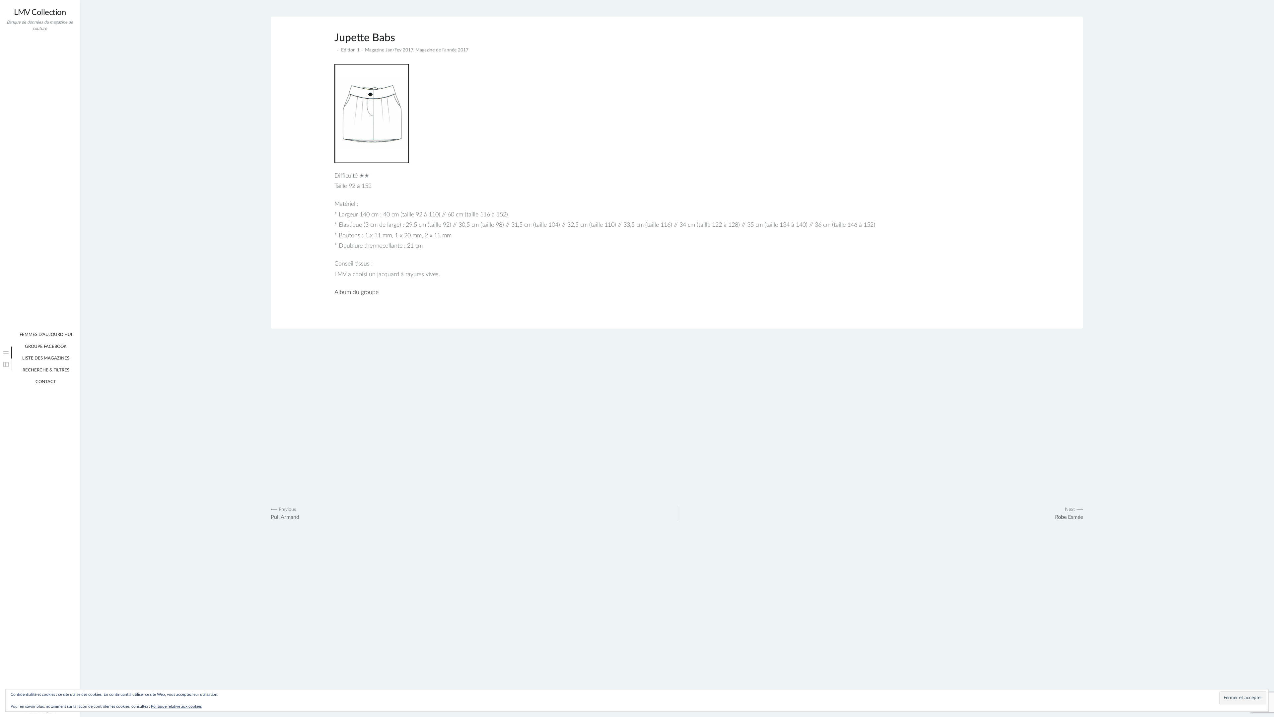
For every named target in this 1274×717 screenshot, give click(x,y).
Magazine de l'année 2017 (441, 50)
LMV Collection (40, 13)
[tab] (6, 352)
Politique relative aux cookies (176, 706)
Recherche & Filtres (46, 370)
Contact (45, 382)
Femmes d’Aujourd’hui (46, 335)
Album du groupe (356, 292)
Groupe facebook (46, 347)
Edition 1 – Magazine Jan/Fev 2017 (377, 50)
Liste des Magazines (45, 358)
